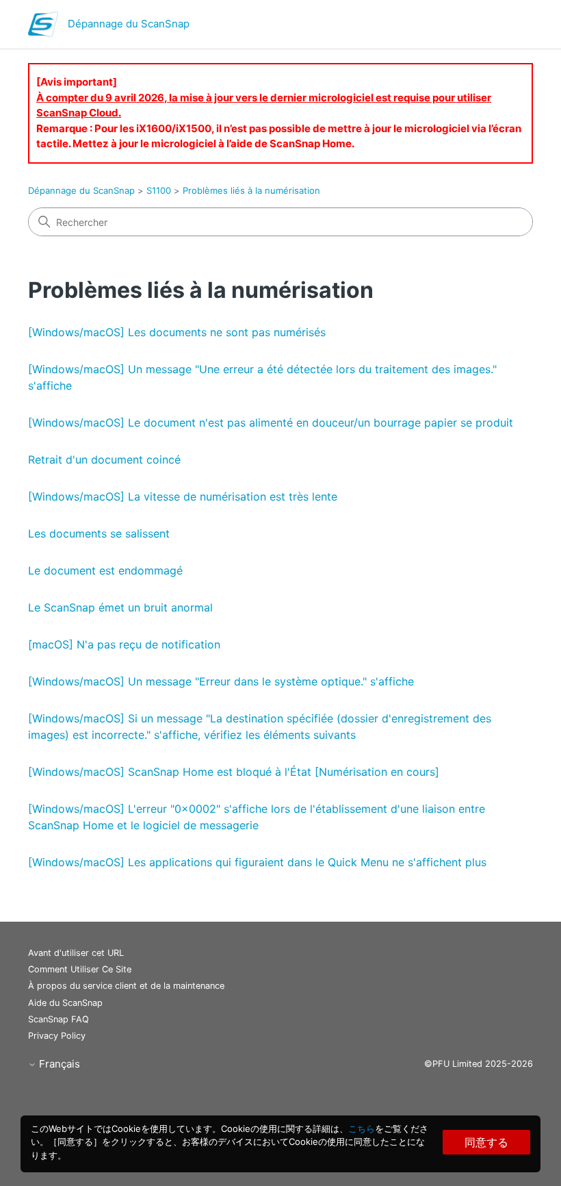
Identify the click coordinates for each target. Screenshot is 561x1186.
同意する (486, 1142)
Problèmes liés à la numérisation (251, 190)
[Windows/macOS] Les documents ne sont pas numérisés (177, 332)
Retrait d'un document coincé (104, 459)
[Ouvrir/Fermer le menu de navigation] (508, 27)
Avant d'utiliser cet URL (76, 953)
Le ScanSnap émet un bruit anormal (120, 607)
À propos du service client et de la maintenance (126, 986)
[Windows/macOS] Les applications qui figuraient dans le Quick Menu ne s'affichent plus (257, 862)
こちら (361, 1128)
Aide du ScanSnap (65, 1003)
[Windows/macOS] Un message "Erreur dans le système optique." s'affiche (221, 681)
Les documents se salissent (99, 533)
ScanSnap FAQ (58, 1019)
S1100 (158, 190)
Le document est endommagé (105, 570)
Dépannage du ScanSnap (81, 190)
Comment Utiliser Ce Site (79, 969)
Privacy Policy (57, 1036)
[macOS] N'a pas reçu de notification (124, 644)
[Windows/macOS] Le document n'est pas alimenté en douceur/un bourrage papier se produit (270, 422)
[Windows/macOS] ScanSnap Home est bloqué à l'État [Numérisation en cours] (233, 772)
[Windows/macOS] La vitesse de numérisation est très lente (182, 496)
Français (58, 1064)
